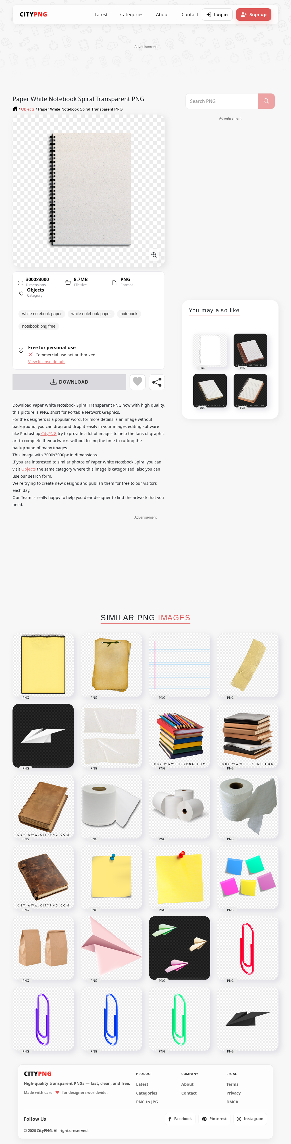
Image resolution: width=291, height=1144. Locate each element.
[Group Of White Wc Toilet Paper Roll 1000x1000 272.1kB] (179, 807)
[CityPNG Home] (33, 14)
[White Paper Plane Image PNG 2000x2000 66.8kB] (43, 736)
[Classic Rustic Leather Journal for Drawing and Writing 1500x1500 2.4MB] (43, 877)
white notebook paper (42, 313)
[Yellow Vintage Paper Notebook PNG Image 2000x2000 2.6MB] (111, 665)
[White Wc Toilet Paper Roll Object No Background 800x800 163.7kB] (111, 807)
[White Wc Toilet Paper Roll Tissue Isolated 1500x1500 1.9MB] (247, 807)
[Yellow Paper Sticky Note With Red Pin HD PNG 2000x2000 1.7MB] (179, 877)
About (162, 14)
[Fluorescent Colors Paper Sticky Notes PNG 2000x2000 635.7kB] (247, 877)
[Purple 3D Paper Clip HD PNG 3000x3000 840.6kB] (43, 1019)
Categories (132, 14)
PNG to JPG (147, 1102)
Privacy (233, 1093)
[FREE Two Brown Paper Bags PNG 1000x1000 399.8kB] (43, 948)
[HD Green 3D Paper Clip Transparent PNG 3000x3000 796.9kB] (179, 1019)
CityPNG (49, 433)
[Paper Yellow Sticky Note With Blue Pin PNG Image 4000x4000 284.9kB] (111, 877)
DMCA (232, 1102)
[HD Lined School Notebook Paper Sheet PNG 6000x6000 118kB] (179, 665)
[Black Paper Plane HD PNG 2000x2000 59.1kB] (247, 1019)
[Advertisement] (145, 62)
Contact (189, 1093)
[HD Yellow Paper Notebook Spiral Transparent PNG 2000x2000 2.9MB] (43, 665)
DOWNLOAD (73, 382)
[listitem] (180, 1119)
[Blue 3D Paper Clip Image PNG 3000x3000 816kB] (111, 1019)
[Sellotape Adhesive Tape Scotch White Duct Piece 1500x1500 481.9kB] (111, 736)
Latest (101, 14)
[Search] (266, 101)
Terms (232, 1084)
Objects (35, 290)
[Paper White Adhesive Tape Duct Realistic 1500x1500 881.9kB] (247, 665)
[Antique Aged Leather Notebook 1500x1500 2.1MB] (43, 807)
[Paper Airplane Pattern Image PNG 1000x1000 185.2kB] (179, 948)
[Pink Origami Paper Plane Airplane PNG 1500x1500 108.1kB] (111, 948)
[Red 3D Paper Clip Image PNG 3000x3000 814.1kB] (247, 948)
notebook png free (38, 326)
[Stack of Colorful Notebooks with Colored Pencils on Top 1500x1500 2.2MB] (179, 736)
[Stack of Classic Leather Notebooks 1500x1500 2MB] (247, 736)
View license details (46, 361)
